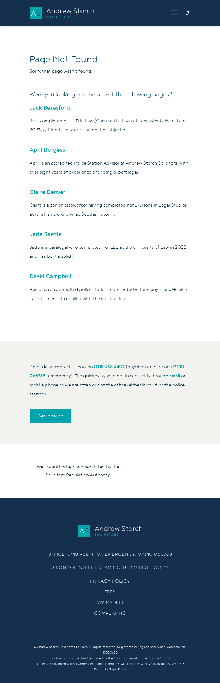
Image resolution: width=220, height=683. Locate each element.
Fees (110, 592)
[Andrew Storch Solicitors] (62, 13)
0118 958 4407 (109, 367)
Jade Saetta (46, 234)
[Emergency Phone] (187, 13)
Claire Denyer (47, 192)
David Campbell (50, 276)
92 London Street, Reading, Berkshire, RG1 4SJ (110, 567)
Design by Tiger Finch (110, 669)
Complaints (110, 613)
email (174, 376)
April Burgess (47, 150)
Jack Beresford (50, 107)
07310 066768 (155, 554)
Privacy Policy (110, 581)
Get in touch (50, 416)
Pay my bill (110, 602)
